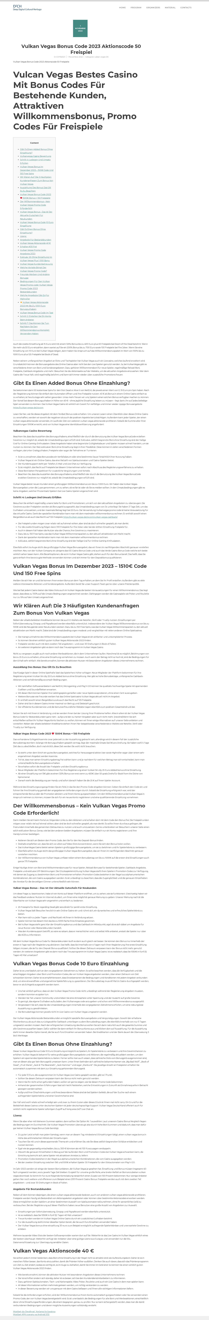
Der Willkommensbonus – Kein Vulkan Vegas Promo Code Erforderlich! (35, 205)
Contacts (186, 7)
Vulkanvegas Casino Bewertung (35, 156)
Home (122, 7)
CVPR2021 (60, 57)
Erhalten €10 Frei (28, 247)
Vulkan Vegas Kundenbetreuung (36, 264)
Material (170, 7)
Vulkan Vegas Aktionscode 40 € (35, 243)
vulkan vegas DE (101, 57)
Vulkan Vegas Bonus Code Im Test (36, 313)
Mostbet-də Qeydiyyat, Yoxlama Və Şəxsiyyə (34, 1311)
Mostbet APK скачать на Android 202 (31, 1314)
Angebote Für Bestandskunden (35, 240)
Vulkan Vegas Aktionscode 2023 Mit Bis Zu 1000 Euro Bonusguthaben (34, 306)
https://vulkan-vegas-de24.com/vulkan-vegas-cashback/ (90, 517)
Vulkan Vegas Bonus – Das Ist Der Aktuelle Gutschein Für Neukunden (36, 215)
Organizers (153, 7)
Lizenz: (23, 236)
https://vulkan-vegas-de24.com (28, 408)
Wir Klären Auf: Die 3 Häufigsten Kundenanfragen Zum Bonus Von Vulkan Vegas (36, 180)
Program (136, 7)
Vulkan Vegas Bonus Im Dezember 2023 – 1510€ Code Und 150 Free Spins (36, 170)
